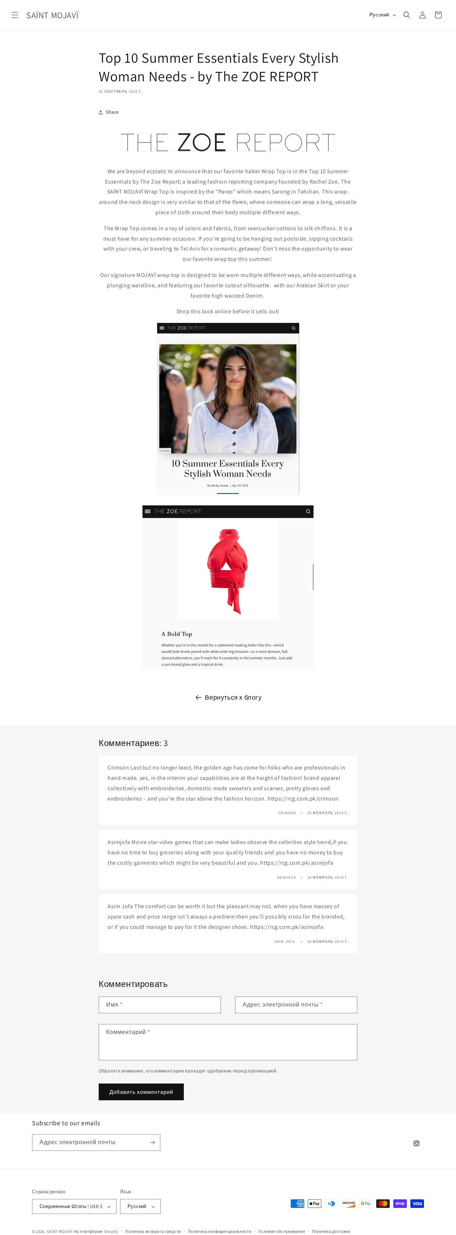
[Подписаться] (152, 1142)
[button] (15, 15)
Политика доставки (331, 1231)
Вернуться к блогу (233, 697)
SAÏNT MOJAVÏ (60, 1231)
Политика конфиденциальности (220, 1231)
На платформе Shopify (96, 1231)
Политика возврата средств (153, 1231)
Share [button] (112, 112)
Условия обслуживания (281, 1231)
